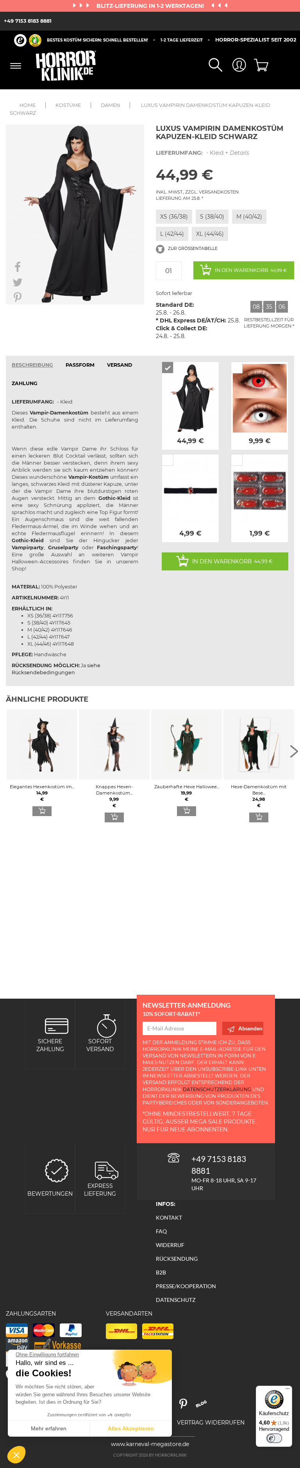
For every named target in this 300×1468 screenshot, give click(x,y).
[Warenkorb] (258, 66)
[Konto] (234, 65)
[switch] (274, 1438)
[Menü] (287, 1390)
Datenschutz (176, 1299)
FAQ (161, 1231)
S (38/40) (212, 216)
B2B (161, 1272)
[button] (16, 1454)
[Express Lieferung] (106, 1170)
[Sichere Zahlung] (56, 1025)
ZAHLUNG (25, 383)
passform (80, 365)
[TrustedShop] (27, 40)
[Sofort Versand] (106, 1025)
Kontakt (169, 1217)
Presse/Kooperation (186, 1286)
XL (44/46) (210, 233)
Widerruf (170, 1245)
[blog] (204, 1406)
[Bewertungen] (56, 1170)
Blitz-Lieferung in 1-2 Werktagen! (150, 5)
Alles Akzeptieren (131, 1428)
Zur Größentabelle (192, 248)
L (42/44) (172, 233)
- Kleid (202, 152)
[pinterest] (187, 1406)
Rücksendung (177, 1258)
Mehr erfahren (48, 1428)
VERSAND (119, 365)
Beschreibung (32, 365)
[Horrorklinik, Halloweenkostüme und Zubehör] (66, 66)
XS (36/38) (174, 216)
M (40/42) (249, 216)
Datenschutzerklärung (217, 1089)
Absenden (250, 1028)
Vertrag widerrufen (211, 1422)
